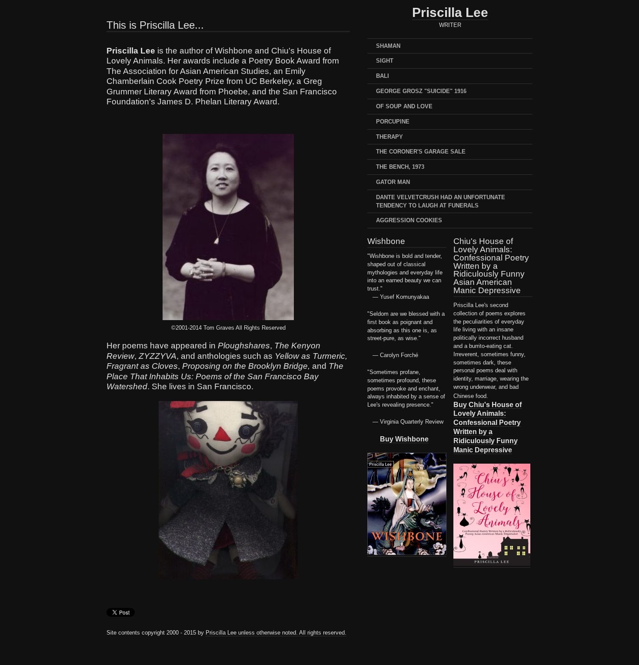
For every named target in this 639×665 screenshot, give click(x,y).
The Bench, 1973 (400, 167)
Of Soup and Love (404, 106)
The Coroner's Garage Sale (421, 151)
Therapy (389, 137)
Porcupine (392, 121)
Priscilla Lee (450, 12)
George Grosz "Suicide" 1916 (421, 91)
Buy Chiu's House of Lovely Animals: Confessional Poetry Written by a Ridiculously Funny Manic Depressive (487, 427)
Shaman (388, 46)
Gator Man (393, 182)
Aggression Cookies (409, 220)
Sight (384, 60)
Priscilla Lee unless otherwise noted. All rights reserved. (276, 632)
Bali (382, 76)
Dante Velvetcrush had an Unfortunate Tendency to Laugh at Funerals (440, 201)
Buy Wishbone (404, 439)
